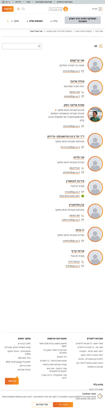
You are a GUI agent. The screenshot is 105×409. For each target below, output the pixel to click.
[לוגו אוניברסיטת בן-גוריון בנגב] (58, 9)
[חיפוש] (23, 9)
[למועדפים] (18, 9)
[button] (97, 8)
